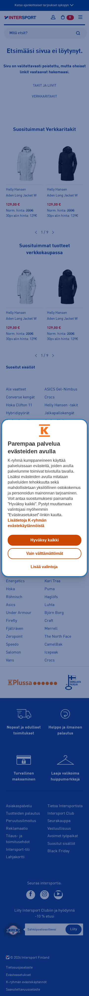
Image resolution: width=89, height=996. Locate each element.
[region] (44, 498)
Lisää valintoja (44, 567)
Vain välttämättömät (44, 553)
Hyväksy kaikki (44, 540)
